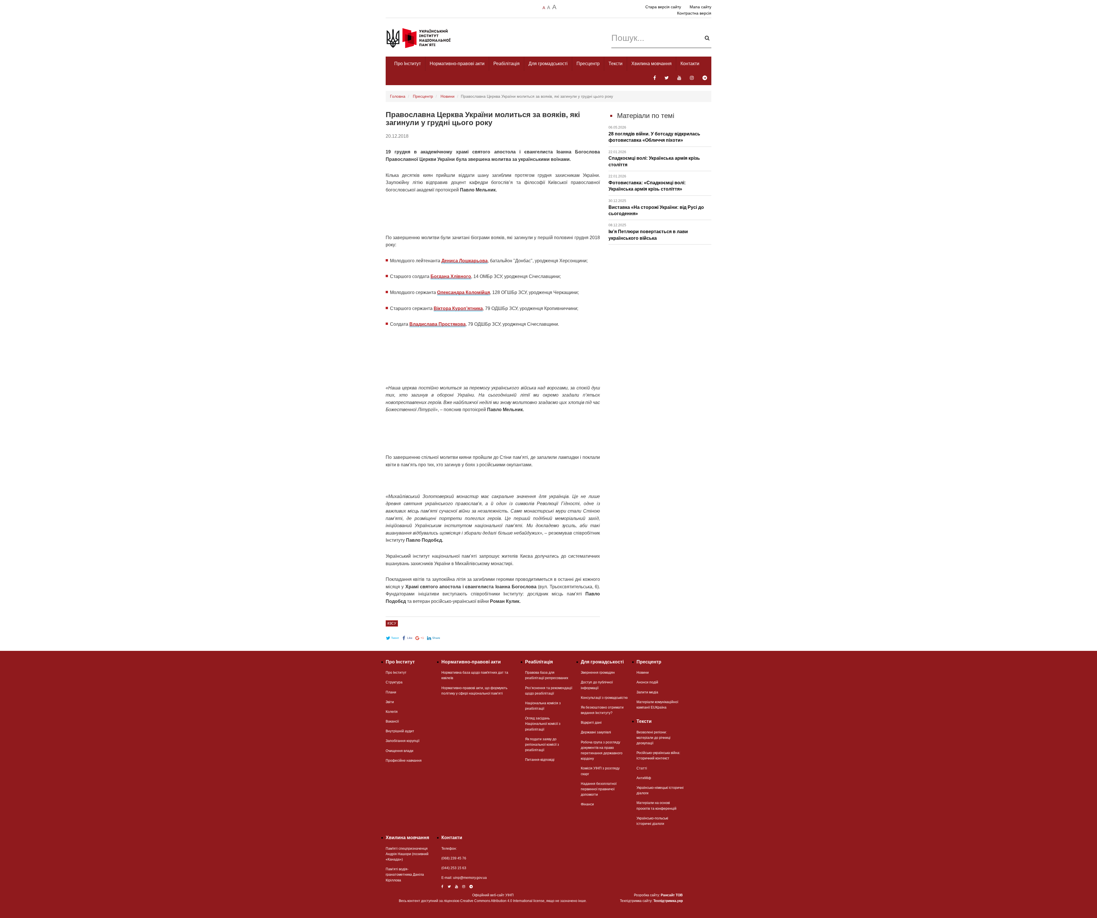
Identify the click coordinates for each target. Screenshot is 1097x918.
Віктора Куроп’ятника (458, 308)
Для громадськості (548, 63)
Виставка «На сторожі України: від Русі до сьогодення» (656, 207)
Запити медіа (647, 692)
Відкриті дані (591, 723)
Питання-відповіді (539, 760)
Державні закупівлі (596, 732)
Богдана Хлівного (451, 276)
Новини (448, 96)
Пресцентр (588, 63)
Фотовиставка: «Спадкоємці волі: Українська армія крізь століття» (647, 182)
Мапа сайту (700, 7)
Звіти (390, 702)
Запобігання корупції (402, 741)
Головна (397, 96)
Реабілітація (506, 63)
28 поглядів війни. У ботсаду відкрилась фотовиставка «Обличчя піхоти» (654, 134)
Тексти (615, 63)
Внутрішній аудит (400, 731)
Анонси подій (647, 682)
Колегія (392, 712)
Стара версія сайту (663, 7)
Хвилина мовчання (651, 63)
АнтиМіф (643, 778)
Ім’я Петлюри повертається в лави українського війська (648, 231)
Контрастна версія (694, 13)
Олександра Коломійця (463, 292)
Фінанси (587, 804)
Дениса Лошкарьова (464, 260)
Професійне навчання (404, 761)
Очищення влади (399, 751)
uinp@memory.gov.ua (470, 878)
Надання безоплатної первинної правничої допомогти (598, 789)
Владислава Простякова (437, 324)
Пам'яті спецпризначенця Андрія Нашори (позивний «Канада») (407, 854)
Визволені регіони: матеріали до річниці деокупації (653, 737)
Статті (641, 768)
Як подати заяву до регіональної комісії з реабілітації (542, 744)
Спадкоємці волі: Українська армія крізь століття (654, 158)
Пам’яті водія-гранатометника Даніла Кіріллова (405, 874)
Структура (394, 682)
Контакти (689, 63)
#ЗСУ (391, 623)
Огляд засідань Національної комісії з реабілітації (542, 723)
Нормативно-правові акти (457, 63)
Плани (391, 692)
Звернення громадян (598, 673)
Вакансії (392, 721)
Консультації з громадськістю (604, 698)
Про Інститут (407, 63)
